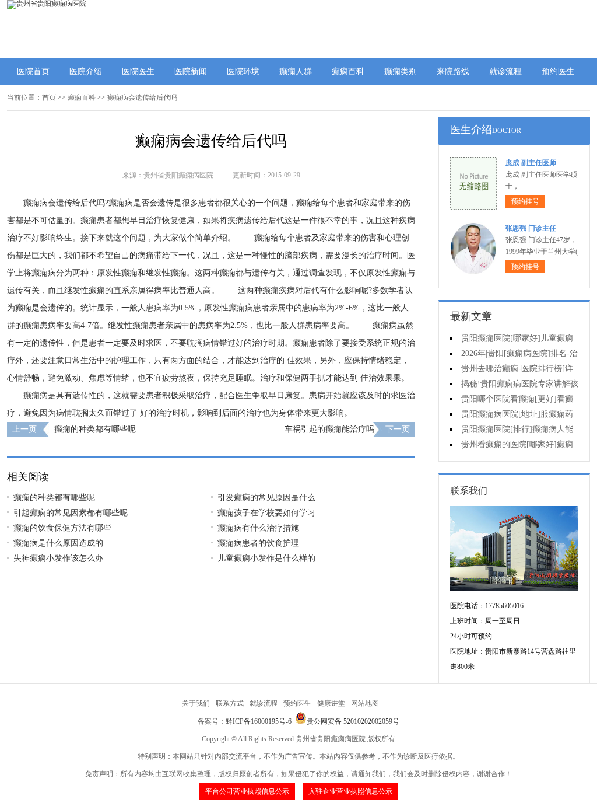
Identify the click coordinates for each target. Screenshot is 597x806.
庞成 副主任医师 (530, 163)
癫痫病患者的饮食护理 (258, 543)
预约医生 (558, 71)
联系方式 (230, 703)
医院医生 (138, 71)
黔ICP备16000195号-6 (259, 721)
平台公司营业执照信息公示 (247, 791)
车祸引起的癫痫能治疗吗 (329, 429)
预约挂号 (525, 201)
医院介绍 (85, 71)
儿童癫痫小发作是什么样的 (266, 558)
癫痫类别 (400, 71)
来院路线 (453, 71)
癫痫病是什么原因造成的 (58, 543)
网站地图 (365, 703)
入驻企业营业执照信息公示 (350, 791)
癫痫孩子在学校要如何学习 (266, 512)
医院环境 (243, 71)
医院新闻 (190, 71)
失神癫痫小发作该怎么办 (58, 558)
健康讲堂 (331, 703)
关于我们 (196, 703)
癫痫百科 (348, 71)
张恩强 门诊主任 (530, 228)
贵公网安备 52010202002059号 (353, 721)
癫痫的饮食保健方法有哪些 (62, 528)
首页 (49, 97)
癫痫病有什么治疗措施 (258, 528)
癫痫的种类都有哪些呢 (95, 429)
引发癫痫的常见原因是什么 (266, 497)
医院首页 (33, 71)
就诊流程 (505, 71)
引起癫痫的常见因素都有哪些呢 (70, 512)
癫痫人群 (295, 71)
